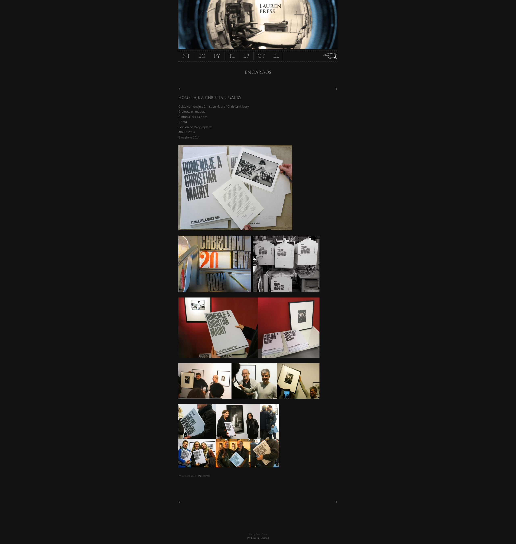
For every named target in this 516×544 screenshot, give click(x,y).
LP (246, 56)
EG (202, 56)
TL (232, 56)
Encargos (205, 476)
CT (261, 56)
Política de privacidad (258, 538)
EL (276, 56)
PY (217, 56)
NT (186, 56)
